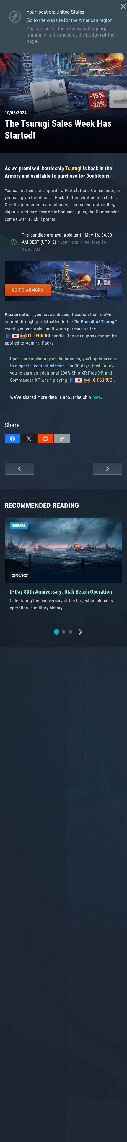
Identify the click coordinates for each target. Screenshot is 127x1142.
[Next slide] (80, 631)
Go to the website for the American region (70, 20)
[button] (56, 632)
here (96, 397)
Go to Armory (27, 290)
